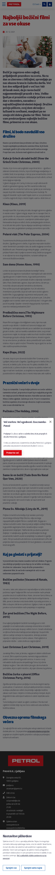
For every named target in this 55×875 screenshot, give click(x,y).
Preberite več (12, 452)
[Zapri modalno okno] (50, 422)
